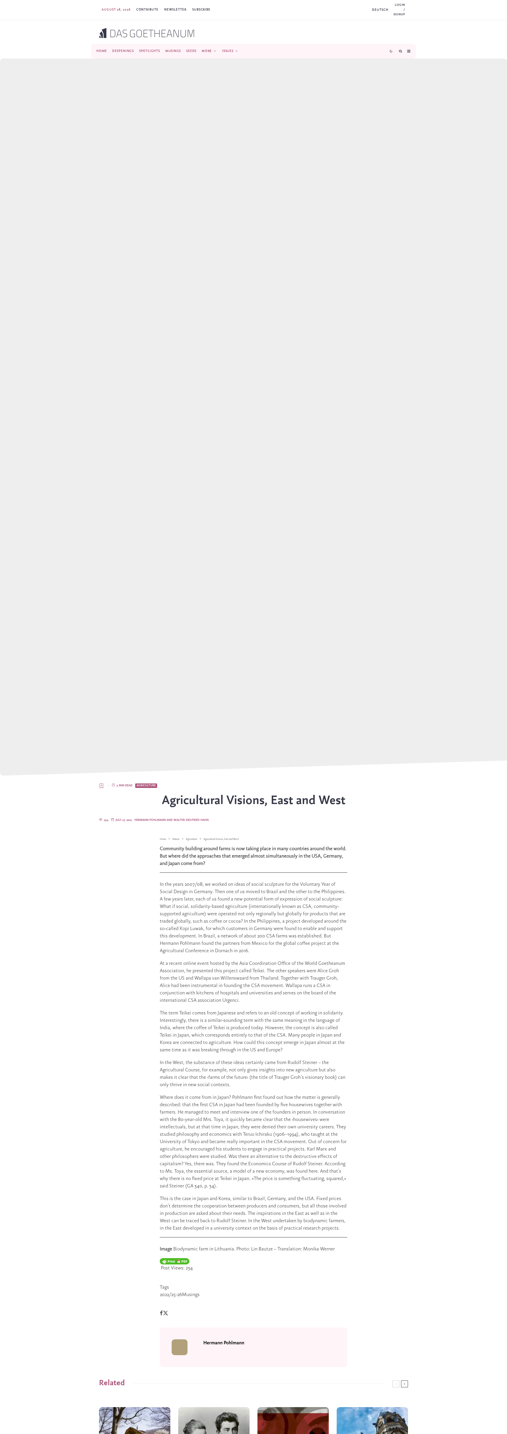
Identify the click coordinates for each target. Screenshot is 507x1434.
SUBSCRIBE (201, 9)
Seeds (191, 51)
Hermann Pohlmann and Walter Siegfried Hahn (171, 820)
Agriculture (146, 785)
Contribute (147, 9)
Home (101, 51)
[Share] (161, 1313)
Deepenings (123, 51)
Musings (173, 51)
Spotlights (149, 51)
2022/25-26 (171, 1294)
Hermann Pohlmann (223, 1343)
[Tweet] (165, 1313)
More (207, 51)
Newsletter (175, 9)
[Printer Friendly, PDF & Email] (174, 1261)
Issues (227, 51)
